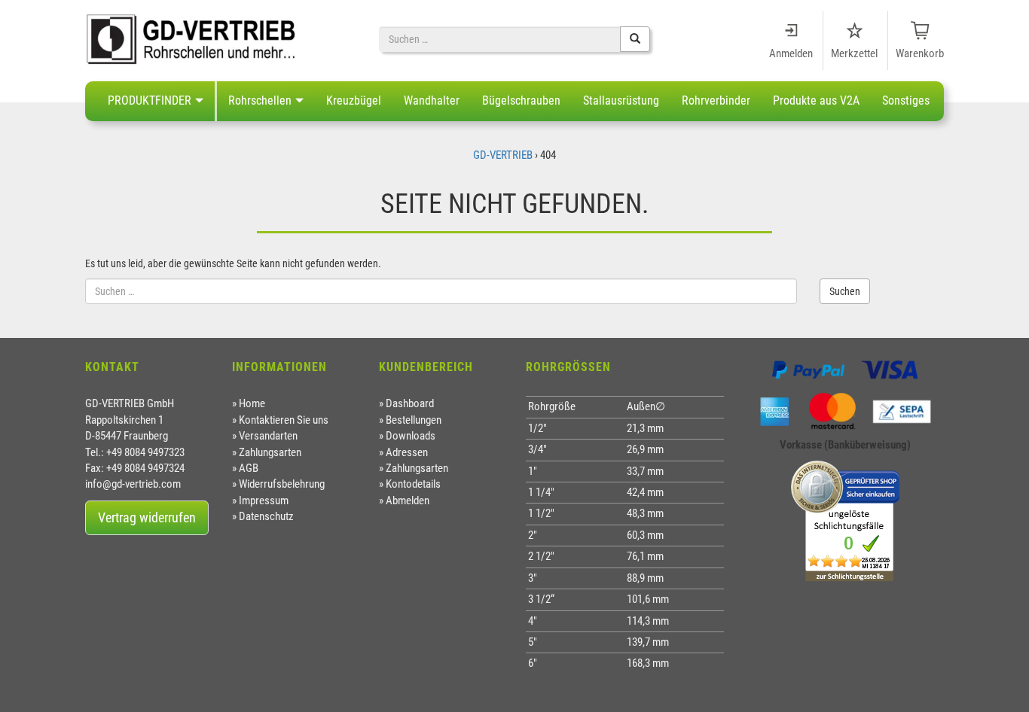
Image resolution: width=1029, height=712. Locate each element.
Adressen (407, 452)
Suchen (844, 291)
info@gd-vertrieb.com (133, 484)
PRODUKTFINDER (149, 100)
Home (252, 403)
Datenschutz (266, 516)
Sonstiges (906, 100)
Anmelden (791, 53)
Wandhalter (432, 100)
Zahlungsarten (270, 452)
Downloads (410, 436)
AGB (248, 468)
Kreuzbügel (353, 100)
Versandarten (268, 436)
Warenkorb (920, 53)
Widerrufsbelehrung (282, 484)
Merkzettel (854, 53)
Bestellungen (413, 420)
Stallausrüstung (621, 100)
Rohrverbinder (716, 100)
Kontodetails (413, 484)
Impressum (264, 500)
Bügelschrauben (521, 100)
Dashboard (410, 403)
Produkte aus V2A (816, 100)
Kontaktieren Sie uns (283, 420)
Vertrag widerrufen (147, 517)
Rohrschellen (260, 100)
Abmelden (407, 500)
